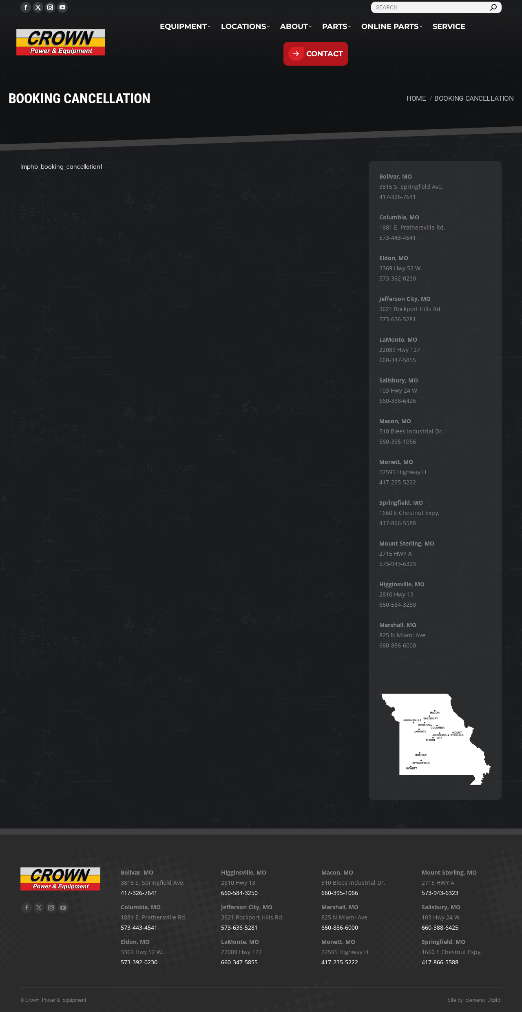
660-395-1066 (397, 441)
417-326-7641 (397, 197)
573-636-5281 (397, 319)
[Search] (493, 7)
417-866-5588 (397, 523)
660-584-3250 (397, 604)
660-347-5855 (397, 360)
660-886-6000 (397, 645)
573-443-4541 (397, 237)
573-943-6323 (397, 564)
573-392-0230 (397, 278)
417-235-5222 (397, 482)
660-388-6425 (397, 400)
